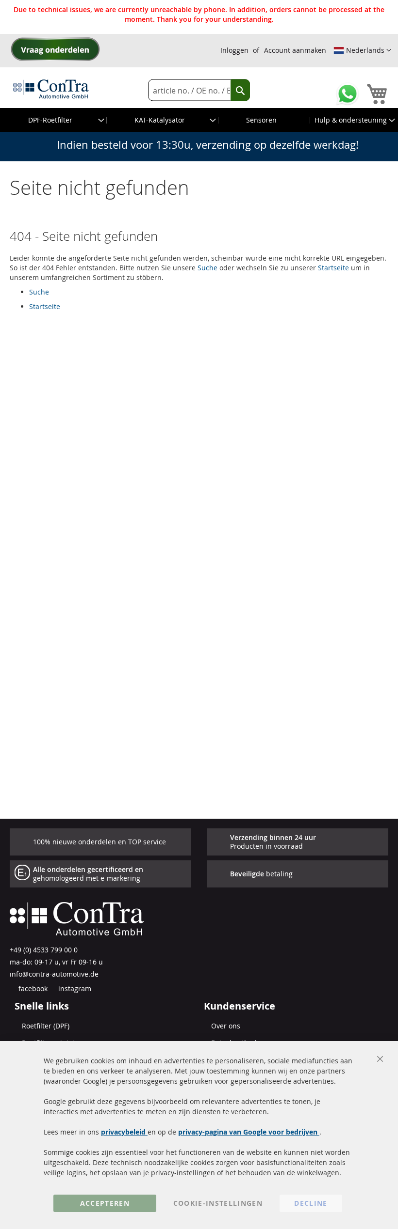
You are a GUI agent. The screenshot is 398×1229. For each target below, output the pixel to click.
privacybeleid (124, 1131)
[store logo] (51, 88)
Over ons (225, 1025)
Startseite (333, 267)
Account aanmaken (295, 50)
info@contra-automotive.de (54, 974)
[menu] (199, 120)
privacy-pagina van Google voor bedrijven (248, 1131)
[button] (362, 50)
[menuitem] (53, 120)
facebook (32, 988)
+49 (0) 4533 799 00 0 (44, 949)
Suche (207, 267)
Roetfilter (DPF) (45, 1025)
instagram (73, 988)
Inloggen (234, 50)
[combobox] (199, 90)
